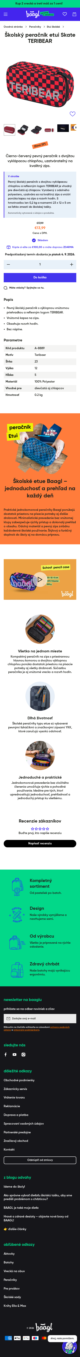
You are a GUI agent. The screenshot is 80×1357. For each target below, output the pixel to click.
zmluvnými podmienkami (26, 1030)
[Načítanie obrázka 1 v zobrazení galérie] (9, 130)
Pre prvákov (12, 1288)
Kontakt (9, 1149)
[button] (74, 14)
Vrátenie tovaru (14, 1097)
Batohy (9, 1262)
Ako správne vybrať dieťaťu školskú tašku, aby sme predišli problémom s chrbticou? (38, 1197)
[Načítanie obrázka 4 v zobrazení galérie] (49, 130)
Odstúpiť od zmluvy (40, 1160)
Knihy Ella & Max (15, 1306)
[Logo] (40, 14)
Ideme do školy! (14, 1186)
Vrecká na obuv (14, 1271)
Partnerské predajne (17, 1132)
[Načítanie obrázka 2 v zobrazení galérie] (23, 130)
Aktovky (9, 1253)
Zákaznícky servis (15, 1089)
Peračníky (35, 27)
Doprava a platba (16, 1115)
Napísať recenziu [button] (40, 843)
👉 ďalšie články (15, 1229)
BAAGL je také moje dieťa (21, 1208)
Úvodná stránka (13, 27)
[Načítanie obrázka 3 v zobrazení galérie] (36, 130)
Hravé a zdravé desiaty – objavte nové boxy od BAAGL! (36, 1218)
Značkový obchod (16, 1141)
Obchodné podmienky (19, 1080)
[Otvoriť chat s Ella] (69, 1346)
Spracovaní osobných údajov (24, 1123)
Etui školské (53, 27)
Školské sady (12, 1297)
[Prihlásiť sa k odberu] (71, 1018)
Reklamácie (12, 1106)
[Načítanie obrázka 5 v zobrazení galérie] (63, 128)
